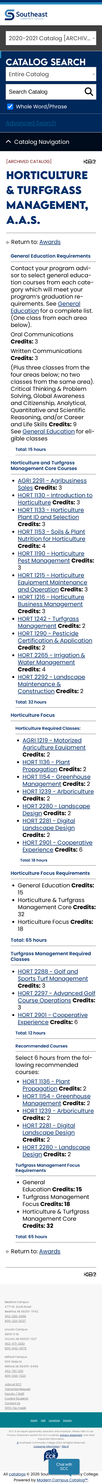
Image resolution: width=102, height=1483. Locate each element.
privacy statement (71, 1435)
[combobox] (51, 38)
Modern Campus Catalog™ (62, 1480)
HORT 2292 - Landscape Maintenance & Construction (51, 684)
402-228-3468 (15, 1316)
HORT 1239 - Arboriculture (58, 791)
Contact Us (12, 1403)
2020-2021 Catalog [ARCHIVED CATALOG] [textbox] (52, 38)
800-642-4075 (16, 1348)
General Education (49, 431)
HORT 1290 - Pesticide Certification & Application (55, 636)
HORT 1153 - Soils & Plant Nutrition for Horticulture (51, 535)
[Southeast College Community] (26, 15)
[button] (64, 1466)
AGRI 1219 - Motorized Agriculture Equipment (54, 743)
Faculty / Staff (14, 1394)
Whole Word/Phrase (41, 106)
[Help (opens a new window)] (94, 161)
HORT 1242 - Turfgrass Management (48, 622)
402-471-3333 (15, 1344)
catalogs (17, 1474)
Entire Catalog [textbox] (29, 74)
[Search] (88, 92)
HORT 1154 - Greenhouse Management (57, 780)
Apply (34, 1420)
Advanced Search (31, 123)
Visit (43, 1420)
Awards (50, 242)
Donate (67, 1420)
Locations (54, 1420)
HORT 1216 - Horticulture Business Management (51, 600)
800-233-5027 (15, 1321)
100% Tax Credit (15, 1408)
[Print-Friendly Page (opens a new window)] (89, 161)
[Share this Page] (85, 161)
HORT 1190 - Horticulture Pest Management (51, 557)
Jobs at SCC (13, 1384)
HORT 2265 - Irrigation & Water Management (51, 658)
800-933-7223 (15, 1376)
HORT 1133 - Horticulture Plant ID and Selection (51, 513)
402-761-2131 (14, 1371)
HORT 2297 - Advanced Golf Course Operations (56, 996)
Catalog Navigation (41, 142)
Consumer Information (46, 1446)
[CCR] (51, 1455)
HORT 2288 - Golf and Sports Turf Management (53, 975)
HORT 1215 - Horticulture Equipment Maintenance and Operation (52, 582)
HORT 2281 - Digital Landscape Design (49, 824)
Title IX (65, 1446)
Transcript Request (17, 1389)
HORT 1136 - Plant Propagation (46, 765)
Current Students (16, 1398)
